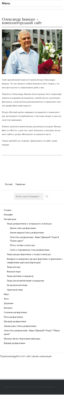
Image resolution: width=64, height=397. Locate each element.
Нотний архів (10, 219)
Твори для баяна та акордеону (20, 275)
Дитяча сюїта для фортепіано (23, 227)
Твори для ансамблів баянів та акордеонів (25, 280)
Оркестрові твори (15, 289)
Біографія (8, 214)
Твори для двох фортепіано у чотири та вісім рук (29, 254)
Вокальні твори (14, 271)
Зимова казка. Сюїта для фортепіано (20, 325)
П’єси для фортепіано (13, 316)
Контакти (8, 307)
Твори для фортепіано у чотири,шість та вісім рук (29, 223)
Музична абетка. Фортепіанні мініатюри (22, 338)
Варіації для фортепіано (14, 342)
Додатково (8, 303)
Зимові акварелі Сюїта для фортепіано (27, 232)
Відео (6, 294)
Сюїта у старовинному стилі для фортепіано (29, 249)
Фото (6, 298)
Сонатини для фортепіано (15, 312)
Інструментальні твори (17, 284)
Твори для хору (14, 266)
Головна (7, 209)
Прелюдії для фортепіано (15, 321)
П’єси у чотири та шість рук (22, 245)
